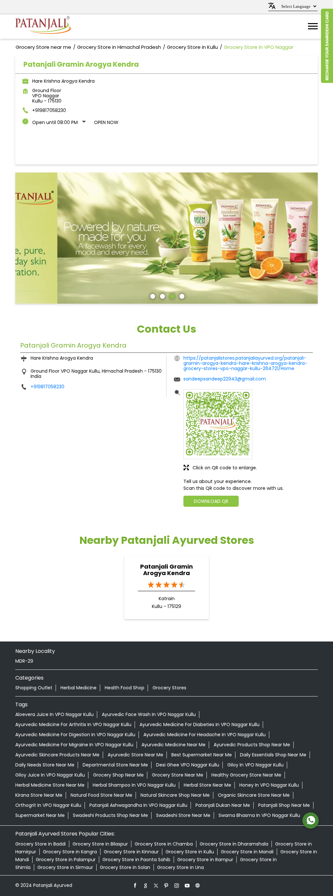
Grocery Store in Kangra (70, 851)
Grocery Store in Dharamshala (234, 844)
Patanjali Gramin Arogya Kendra (166, 569)
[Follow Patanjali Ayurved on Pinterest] (166, 885)
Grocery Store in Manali (247, 851)
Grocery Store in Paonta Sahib (136, 859)
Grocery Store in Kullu (190, 851)
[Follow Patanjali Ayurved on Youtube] (187, 885)
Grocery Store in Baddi (40, 844)
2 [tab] (161, 295)
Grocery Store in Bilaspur (100, 844)
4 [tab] (181, 295)
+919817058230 (49, 110)
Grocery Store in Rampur (205, 859)
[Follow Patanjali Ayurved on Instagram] (176, 885)
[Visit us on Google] (145, 885)
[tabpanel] (166, 238)
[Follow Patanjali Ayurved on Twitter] (156, 885)
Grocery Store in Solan (125, 867)
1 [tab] (151, 295)
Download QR (211, 501)
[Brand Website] (197, 885)
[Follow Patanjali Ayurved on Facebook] (135, 885)
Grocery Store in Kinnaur (131, 851)
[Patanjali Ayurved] (43, 26)
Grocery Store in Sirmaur (65, 867)
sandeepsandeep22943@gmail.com (224, 379)
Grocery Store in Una (180, 867)
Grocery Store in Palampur (66, 859)
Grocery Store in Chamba (164, 844)
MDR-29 (24, 661)
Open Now (106, 122)
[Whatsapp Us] (310, 820)
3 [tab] (171, 295)
